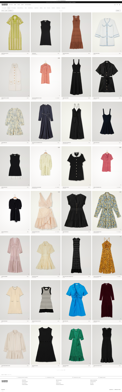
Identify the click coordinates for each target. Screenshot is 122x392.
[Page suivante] (64, 370)
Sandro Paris (92, 384)
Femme (15, 4)
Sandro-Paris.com (63, 0)
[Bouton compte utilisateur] (115, 4)
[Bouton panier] (119, 4)
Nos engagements (28, 4)
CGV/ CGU (57, 381)
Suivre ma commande (25, 384)
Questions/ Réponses (25, 381)
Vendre (22, 4)
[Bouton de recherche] (117, 4)
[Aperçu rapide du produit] (28, 51)
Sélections (11, 4)
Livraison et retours (93, 381)
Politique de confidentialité (60, 384)
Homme (18, 4)
